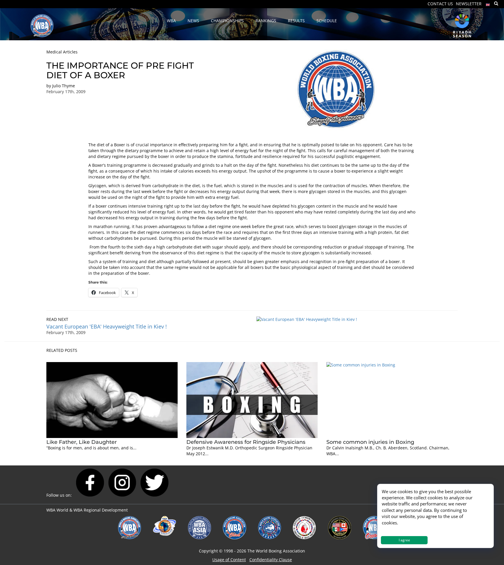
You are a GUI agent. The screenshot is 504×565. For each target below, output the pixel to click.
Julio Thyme (63, 85)
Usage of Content (229, 559)
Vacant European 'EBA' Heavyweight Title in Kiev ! (106, 326)
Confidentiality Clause (270, 559)
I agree (404, 540)
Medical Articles (62, 52)
